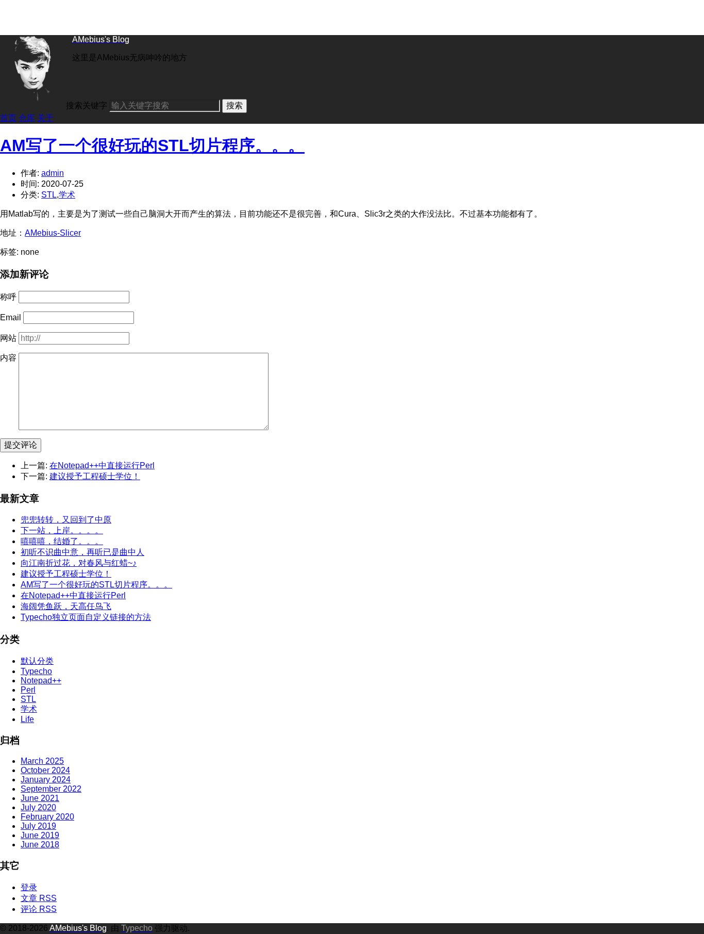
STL (49, 194)
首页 (8, 117)
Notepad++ (41, 680)
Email (10, 317)
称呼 (8, 296)
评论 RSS (39, 909)
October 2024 (45, 770)
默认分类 (37, 661)
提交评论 (20, 444)
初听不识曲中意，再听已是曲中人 (82, 552)
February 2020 (47, 816)
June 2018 (40, 844)
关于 (45, 117)
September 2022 (51, 788)
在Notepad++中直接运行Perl (102, 465)
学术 (67, 194)
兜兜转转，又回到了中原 (66, 519)
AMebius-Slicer (53, 232)
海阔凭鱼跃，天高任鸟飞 (66, 606)
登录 (29, 887)
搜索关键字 (86, 105)
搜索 (234, 105)
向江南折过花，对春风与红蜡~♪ (79, 563)
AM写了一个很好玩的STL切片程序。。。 (152, 145)
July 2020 (38, 807)
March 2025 (42, 761)
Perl (28, 689)
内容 (8, 357)
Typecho (36, 671)
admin (52, 173)
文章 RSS (39, 898)
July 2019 (38, 826)
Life (27, 719)
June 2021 (40, 798)
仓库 (27, 117)
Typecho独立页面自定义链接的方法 (86, 617)
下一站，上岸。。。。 (62, 530)
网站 (8, 338)
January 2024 (46, 779)
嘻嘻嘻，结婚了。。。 (62, 541)
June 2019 (40, 835)
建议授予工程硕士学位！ (94, 476)
